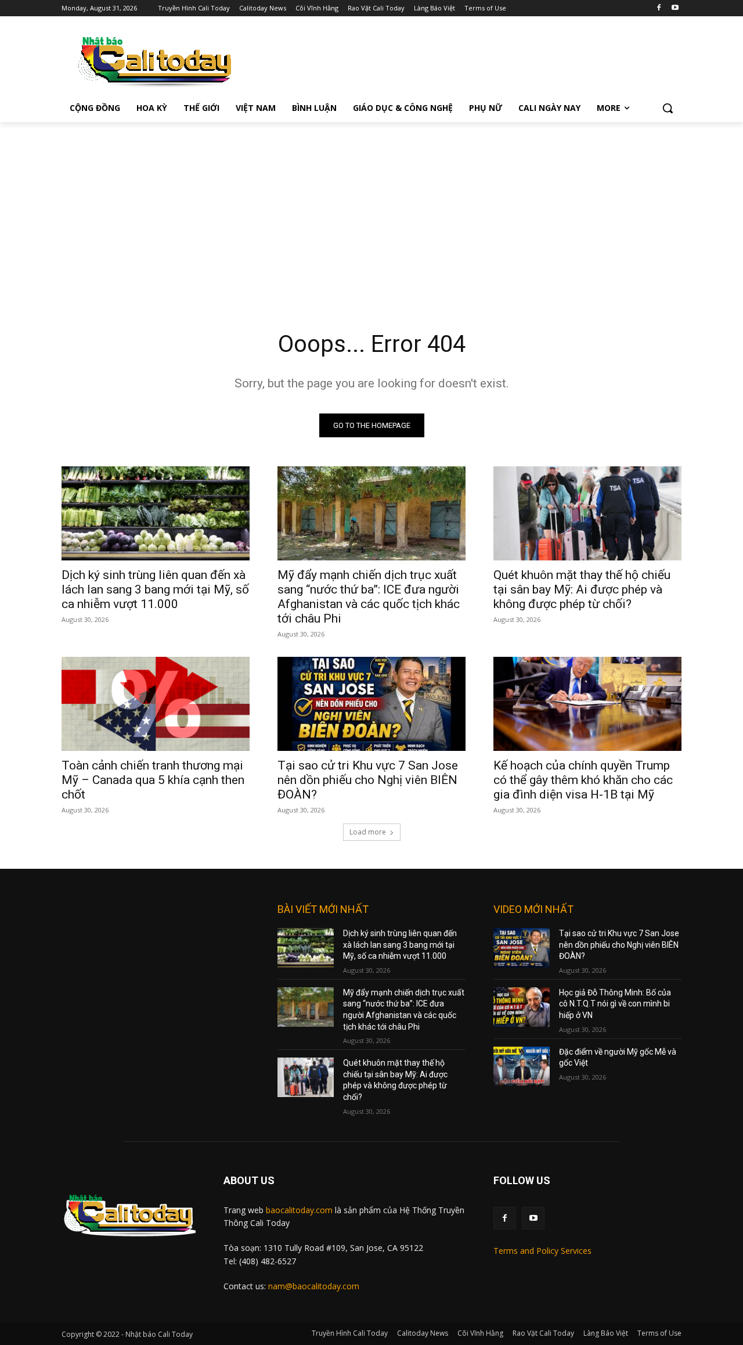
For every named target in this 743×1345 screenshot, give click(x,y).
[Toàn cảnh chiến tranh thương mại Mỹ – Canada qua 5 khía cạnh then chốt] (156, 704)
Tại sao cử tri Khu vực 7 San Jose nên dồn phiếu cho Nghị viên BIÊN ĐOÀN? (367, 779)
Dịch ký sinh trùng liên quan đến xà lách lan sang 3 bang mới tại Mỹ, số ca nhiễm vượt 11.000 (155, 589)
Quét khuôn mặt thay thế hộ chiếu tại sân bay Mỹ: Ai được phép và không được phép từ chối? (581, 589)
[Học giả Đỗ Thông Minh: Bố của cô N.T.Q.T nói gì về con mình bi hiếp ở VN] (521, 1007)
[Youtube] (674, 8)
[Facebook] (658, 8)
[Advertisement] (371, 209)
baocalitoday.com (299, 1209)
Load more (367, 832)
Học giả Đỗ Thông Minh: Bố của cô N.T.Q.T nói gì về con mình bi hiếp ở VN (615, 1004)
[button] (667, 108)
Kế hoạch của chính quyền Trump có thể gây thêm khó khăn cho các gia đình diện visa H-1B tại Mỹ (583, 779)
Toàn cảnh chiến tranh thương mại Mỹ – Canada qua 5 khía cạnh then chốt (153, 779)
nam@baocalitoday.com (313, 1286)
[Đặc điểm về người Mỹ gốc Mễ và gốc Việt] (521, 1066)
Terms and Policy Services (542, 1250)
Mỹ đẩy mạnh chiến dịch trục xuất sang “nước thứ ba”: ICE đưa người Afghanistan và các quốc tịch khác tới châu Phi (368, 596)
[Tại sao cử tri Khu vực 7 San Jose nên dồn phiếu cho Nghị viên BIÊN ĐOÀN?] (371, 704)
